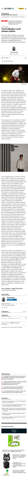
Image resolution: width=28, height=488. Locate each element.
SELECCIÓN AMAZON (14, 431)
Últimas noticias (5, 373)
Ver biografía (10, 299)
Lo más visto (4, 398)
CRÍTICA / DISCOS (4, 27)
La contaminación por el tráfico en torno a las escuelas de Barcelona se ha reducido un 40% (13, 391)
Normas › (25, 311)
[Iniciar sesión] (25, 8)
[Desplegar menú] (2, 8)
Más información (4, 324)
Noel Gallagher (11, 318)
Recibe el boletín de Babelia (8, 305)
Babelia (5, 13)
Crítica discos (4, 318)
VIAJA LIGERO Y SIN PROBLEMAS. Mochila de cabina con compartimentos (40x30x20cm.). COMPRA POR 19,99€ (19, 465)
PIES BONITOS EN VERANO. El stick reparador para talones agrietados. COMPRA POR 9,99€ (19, 471)
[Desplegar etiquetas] (26, 318)
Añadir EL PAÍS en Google (8, 61)
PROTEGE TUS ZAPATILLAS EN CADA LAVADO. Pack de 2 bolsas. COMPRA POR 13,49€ (13, 451)
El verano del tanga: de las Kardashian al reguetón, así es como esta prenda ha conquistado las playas (14, 405)
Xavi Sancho (14, 52)
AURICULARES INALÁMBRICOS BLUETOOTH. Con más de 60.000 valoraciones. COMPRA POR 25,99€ (19, 456)
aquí (21, 327)
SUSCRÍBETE (21, 8)
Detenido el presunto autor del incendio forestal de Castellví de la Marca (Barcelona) (12, 387)
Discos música (18, 318)
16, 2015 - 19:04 (14, 54)
